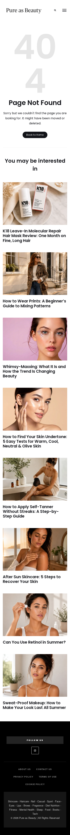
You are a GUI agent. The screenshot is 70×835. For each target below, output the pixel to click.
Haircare (24, 801)
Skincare (13, 801)
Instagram (35, 750)
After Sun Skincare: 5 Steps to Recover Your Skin (32, 579)
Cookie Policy (34, 784)
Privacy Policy (23, 776)
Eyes (12, 805)
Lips (19, 805)
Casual (41, 801)
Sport (50, 801)
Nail (33, 801)
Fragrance (37, 805)
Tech (35, 813)
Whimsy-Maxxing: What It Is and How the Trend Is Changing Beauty (34, 371)
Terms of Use (48, 776)
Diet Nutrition (53, 805)
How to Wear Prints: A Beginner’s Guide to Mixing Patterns (34, 303)
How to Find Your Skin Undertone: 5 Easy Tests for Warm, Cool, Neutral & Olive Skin (35, 441)
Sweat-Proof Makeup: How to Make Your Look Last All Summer (34, 705)
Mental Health (26, 809)
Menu (64, 10)
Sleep (40, 809)
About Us (24, 769)
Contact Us (44, 769)
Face (57, 801)
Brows (27, 805)
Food (47, 809)
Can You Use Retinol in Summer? (34, 642)
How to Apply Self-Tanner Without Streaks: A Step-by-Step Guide (31, 511)
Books (56, 809)
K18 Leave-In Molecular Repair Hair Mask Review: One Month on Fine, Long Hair (34, 235)
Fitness (13, 809)
